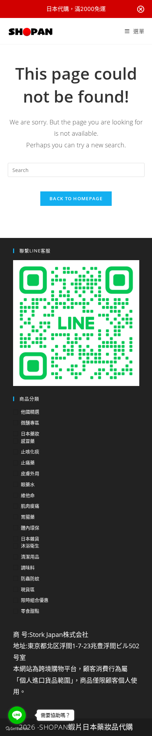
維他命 (28, 495)
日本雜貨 (30, 538)
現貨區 (28, 589)
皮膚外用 (30, 473)
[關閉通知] (140, 9)
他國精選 (30, 412)
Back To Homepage (76, 198)
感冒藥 (28, 441)
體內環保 (30, 528)
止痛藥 (28, 462)
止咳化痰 (30, 451)
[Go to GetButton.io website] (17, 728)
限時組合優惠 (34, 600)
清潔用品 (30, 556)
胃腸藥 (28, 517)
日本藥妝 (30, 433)
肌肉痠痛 (30, 506)
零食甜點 (30, 611)
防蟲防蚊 (30, 578)
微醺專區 (30, 422)
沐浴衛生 (30, 545)
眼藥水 (28, 484)
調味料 (28, 567)
